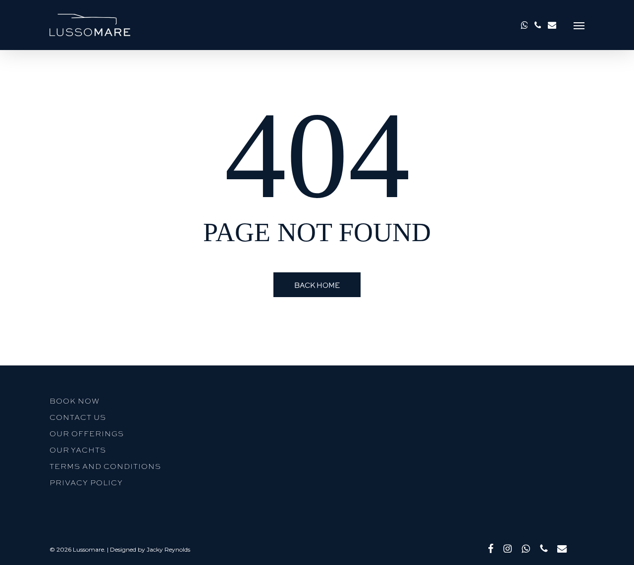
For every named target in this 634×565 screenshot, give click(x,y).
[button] (579, 25)
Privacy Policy (86, 482)
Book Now (75, 400)
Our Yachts (78, 449)
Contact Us (78, 416)
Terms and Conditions (105, 466)
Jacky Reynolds (168, 549)
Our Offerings (87, 433)
